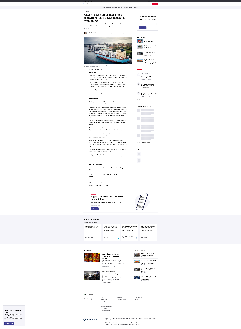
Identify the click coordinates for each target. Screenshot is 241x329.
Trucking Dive (112, 1)
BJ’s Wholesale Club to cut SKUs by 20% (150, 40)
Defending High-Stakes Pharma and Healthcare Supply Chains (147, 85)
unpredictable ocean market (100, 120)
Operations (114, 7)
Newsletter (103, 304)
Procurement (120, 7)
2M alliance (96, 122)
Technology (108, 7)
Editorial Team (104, 299)
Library (100, 4)
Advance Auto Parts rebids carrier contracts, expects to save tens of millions (150, 61)
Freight (130, 7)
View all (138, 99)
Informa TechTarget (125, 318)
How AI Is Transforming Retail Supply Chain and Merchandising (149, 76)
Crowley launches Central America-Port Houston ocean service (148, 277)
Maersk (92, 66)
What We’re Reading (105, 310)
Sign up (155, 3)
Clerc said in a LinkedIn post (116, 130)
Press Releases (110, 4)
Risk (104, 7)
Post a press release (145, 142)
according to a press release (116, 84)
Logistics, (96, 185)
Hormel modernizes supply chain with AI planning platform (112, 256)
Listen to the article (96, 69)
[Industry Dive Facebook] (88, 299)
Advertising (119, 297)
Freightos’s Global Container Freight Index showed (104, 142)
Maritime (106, 185)
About (102, 297)
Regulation (136, 7)
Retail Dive (107, 1)
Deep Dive (96, 4)
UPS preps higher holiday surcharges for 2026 (148, 254)
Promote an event (145, 165)
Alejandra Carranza (92, 32)
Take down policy (121, 324)
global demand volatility (107, 122)
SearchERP (118, 1)
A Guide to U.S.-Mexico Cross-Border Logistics (149, 94)
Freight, (101, 185)
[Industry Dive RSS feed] (94, 299)
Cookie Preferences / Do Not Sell (133, 324)
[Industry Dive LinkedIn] (84, 299)
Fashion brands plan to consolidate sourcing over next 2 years (113, 274)
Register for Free (9, 323)
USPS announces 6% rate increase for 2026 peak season (150, 54)
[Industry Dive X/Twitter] (91, 299)
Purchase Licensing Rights (106, 306)
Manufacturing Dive (100, 1)
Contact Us (103, 301)
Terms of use (114, 324)
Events (104, 4)
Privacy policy (107, 324)
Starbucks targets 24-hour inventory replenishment (150, 47)
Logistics (126, 7)
